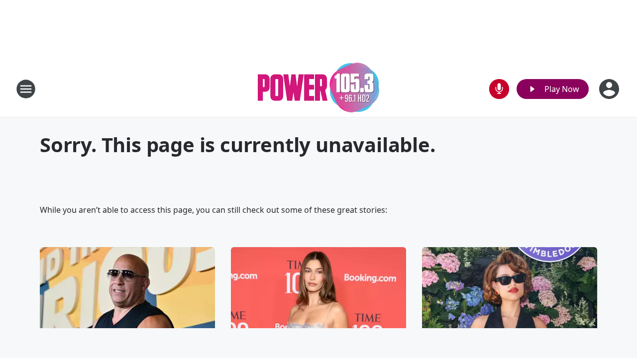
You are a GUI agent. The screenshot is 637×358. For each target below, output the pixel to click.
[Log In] (610, 89)
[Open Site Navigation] (26, 89)
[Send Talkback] (499, 89)
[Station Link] (318, 89)
